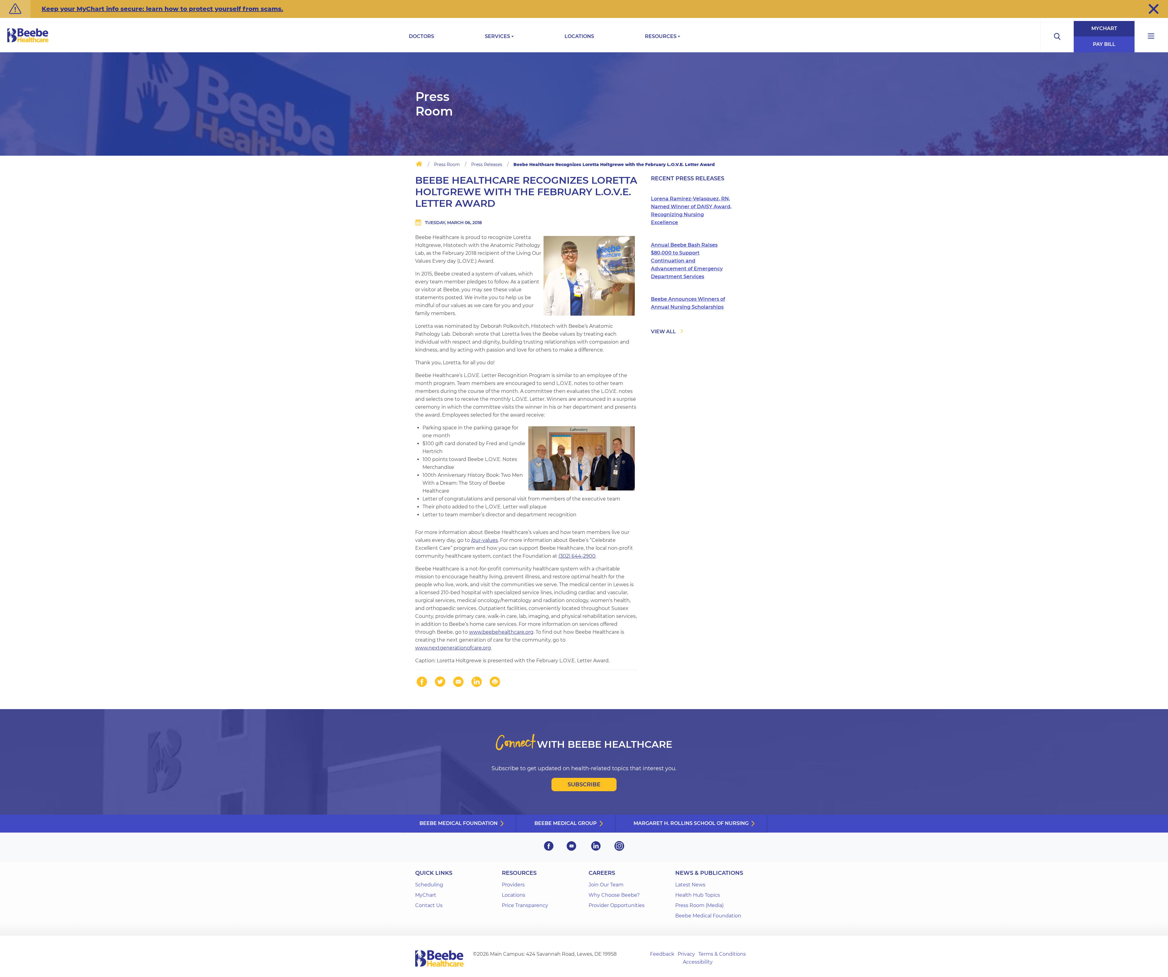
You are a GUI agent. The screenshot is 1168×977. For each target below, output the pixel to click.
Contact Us (429, 905)
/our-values (484, 540)
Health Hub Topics (697, 895)
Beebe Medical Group (565, 823)
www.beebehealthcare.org (501, 632)
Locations (579, 36)
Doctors (421, 36)
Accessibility (698, 962)
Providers (513, 885)
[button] (1153, 9)
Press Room (447, 164)
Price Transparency (525, 905)
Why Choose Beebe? (614, 895)
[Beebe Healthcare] (28, 42)
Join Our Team (606, 885)
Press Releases (486, 164)
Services (497, 36)
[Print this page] (495, 681)
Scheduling (429, 885)
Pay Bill (1104, 44)
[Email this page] (458, 681)
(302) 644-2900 (577, 556)
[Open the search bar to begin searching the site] (1057, 36)
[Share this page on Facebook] (422, 681)
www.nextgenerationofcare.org (453, 648)
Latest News (690, 885)
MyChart (1104, 28)
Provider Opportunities (617, 905)
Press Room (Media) (699, 905)
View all (663, 331)
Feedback (662, 954)
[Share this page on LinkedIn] (476, 681)
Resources (660, 36)
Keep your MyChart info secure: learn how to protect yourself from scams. (162, 8)
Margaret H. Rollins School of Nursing (691, 823)
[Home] (419, 165)
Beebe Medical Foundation (458, 823)
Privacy (686, 954)
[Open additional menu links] (1151, 36)
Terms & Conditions (722, 954)
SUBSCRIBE (584, 784)
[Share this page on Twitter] (440, 681)
